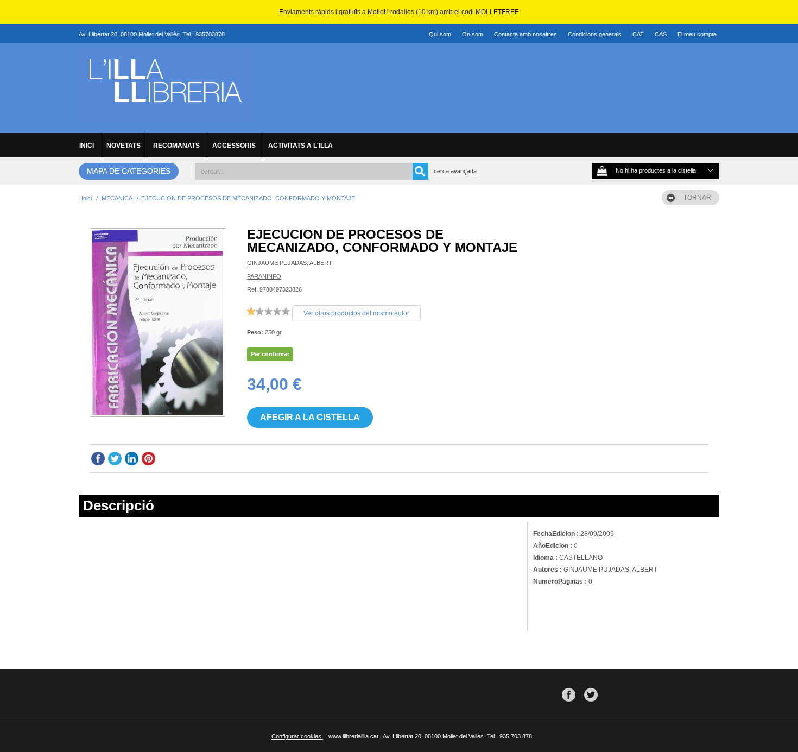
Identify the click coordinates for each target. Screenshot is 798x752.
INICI (86, 145)
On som (472, 34)
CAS (661, 34)
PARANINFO (264, 276)
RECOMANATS (176, 145)
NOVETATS (123, 145)
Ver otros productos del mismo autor (356, 313)
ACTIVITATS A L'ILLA (300, 145)
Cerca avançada (455, 171)
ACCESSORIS (234, 145)
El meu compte (697, 34)
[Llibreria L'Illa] (165, 114)
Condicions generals (595, 34)
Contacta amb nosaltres (525, 34)
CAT (638, 34)
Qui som (440, 34)
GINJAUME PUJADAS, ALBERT (289, 263)
